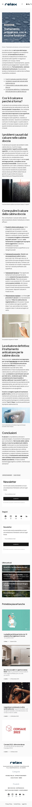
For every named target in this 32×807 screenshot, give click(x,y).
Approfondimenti (9, 24)
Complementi (23, 790)
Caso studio (17, 475)
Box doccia (11, 788)
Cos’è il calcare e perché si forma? (16, 79)
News (20, 778)
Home (3, 47)
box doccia (13, 361)
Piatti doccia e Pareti (12, 790)
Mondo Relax (10, 775)
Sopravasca (20, 788)
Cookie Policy (17, 804)
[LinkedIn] (26, 517)
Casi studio (14, 778)
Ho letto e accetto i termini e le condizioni (15, 502)
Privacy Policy (8, 804)
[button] (2, 4)
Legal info (24, 804)
